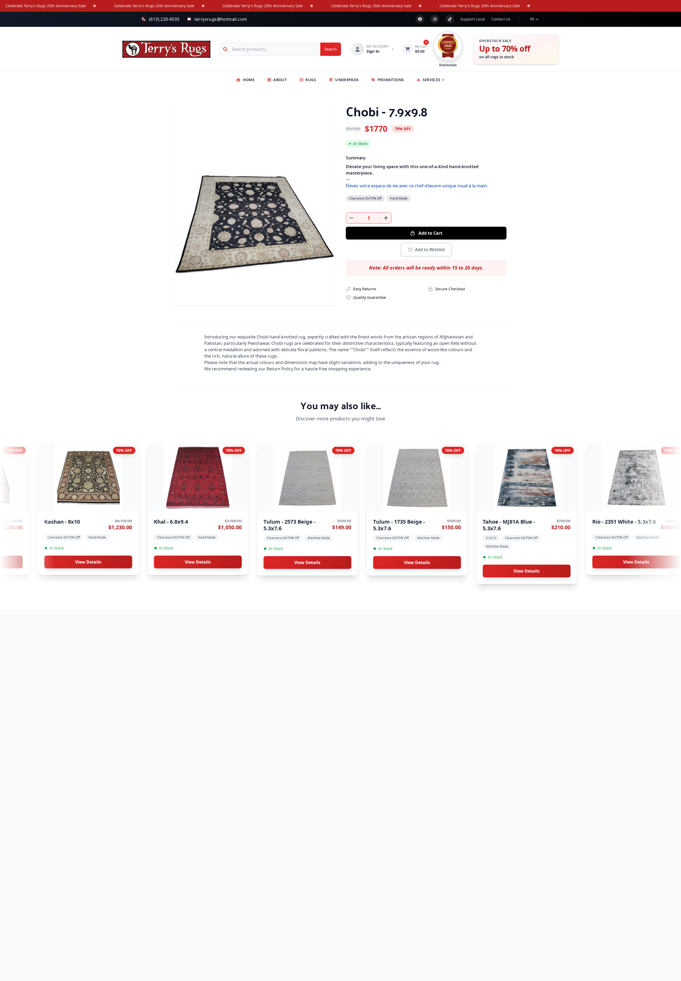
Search (331, 49)
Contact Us (500, 19)
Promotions (390, 79)
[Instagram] (435, 19)
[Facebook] (420, 19)
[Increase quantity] (386, 218)
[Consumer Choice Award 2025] (448, 46)
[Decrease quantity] (351, 218)
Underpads (347, 79)
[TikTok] (450, 19)
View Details (129, 562)
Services (432, 79)
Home (249, 79)
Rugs (310, 79)
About (280, 79)
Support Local (472, 19)
